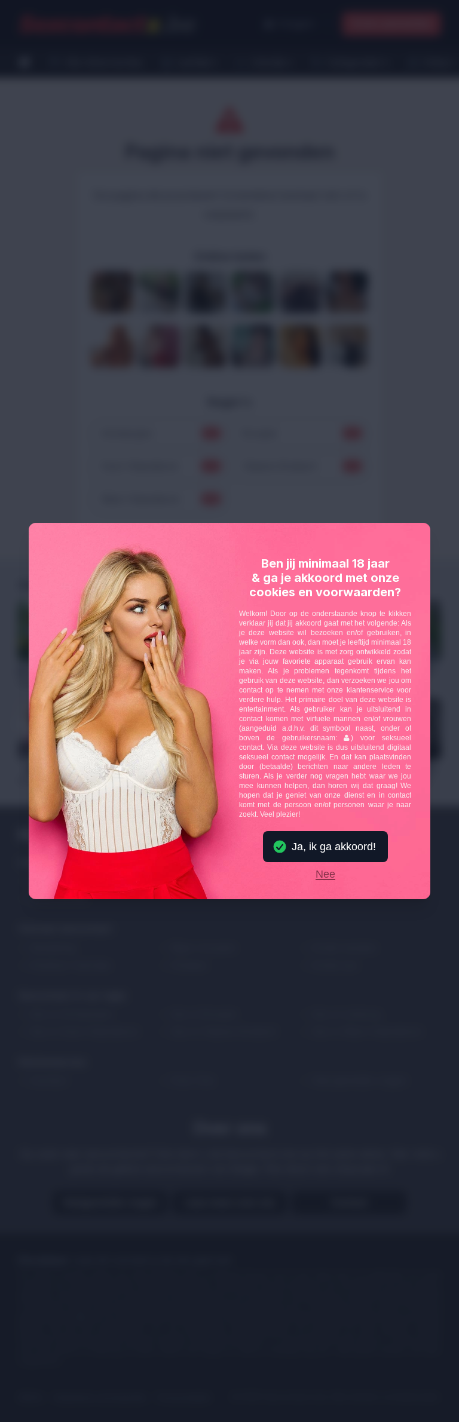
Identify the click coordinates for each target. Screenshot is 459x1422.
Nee (325, 874)
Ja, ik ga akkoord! (334, 847)
